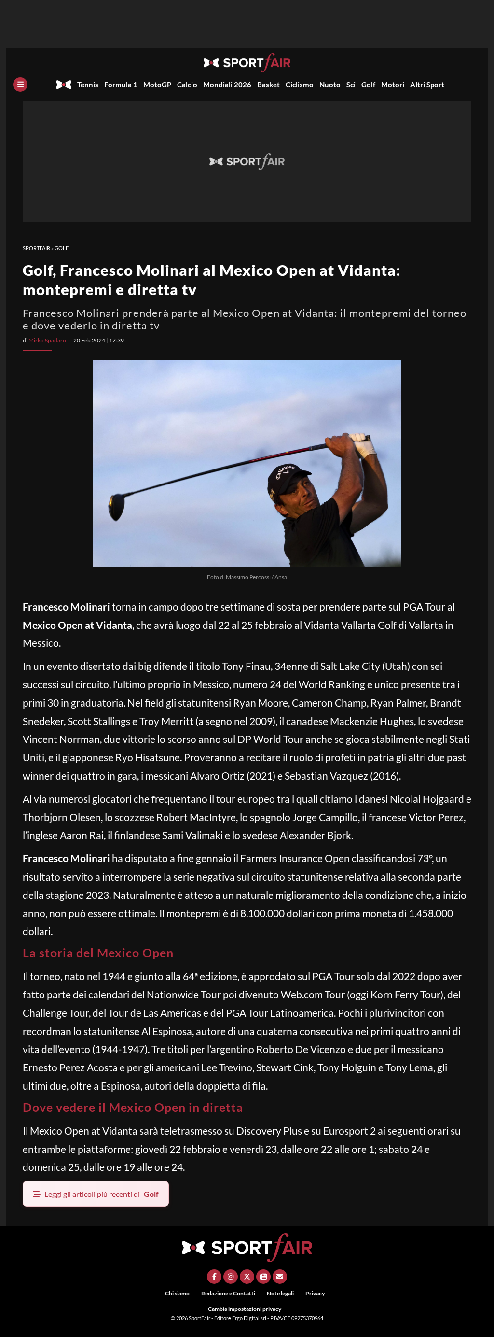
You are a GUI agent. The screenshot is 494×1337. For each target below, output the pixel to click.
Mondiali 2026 (227, 84)
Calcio (187, 84)
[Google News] (263, 1276)
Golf (368, 84)
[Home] (63, 84)
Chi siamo (177, 1293)
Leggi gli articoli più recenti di (101, 1193)
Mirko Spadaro (47, 340)
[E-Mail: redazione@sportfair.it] (280, 1276)
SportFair (36, 248)
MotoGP (157, 84)
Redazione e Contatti (228, 1293)
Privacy (315, 1293)
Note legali (280, 1293)
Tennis (87, 84)
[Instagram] (230, 1276)
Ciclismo (300, 84)
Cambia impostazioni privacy (244, 1308)
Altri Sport (427, 84)
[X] (247, 1276)
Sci (351, 84)
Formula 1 (120, 84)
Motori (392, 84)
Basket (268, 84)
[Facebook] (214, 1276)
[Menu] (20, 84)
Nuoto (330, 84)
